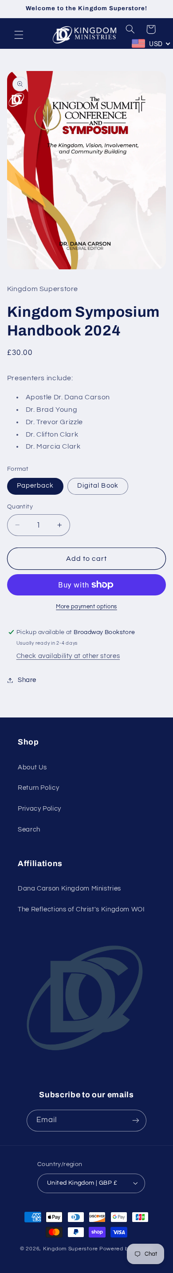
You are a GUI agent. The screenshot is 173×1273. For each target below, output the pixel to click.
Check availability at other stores (68, 656)
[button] (18, 34)
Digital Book (97, 485)
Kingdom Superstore (70, 1248)
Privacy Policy (39, 808)
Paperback (35, 485)
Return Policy (38, 787)
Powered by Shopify (126, 1248)
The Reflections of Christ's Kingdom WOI (81, 909)
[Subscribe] (136, 1120)
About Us (32, 767)
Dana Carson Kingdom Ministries (69, 888)
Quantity (20, 507)
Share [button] (27, 680)
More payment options (86, 607)
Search (29, 829)
